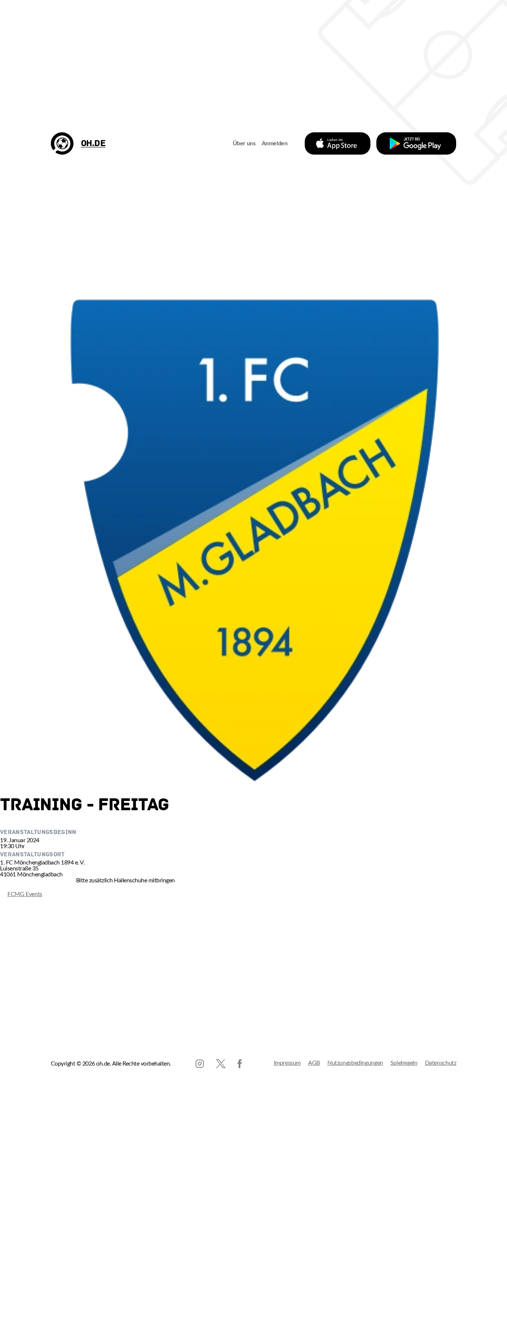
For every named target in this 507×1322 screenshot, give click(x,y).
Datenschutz (441, 1063)
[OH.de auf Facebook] (240, 1063)
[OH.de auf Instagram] (199, 1063)
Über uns (244, 143)
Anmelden (275, 143)
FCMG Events (21, 894)
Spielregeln (404, 1063)
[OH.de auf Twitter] (220, 1063)
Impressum (287, 1063)
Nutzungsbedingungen (355, 1063)
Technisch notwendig (13, 1288)
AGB (314, 1063)
